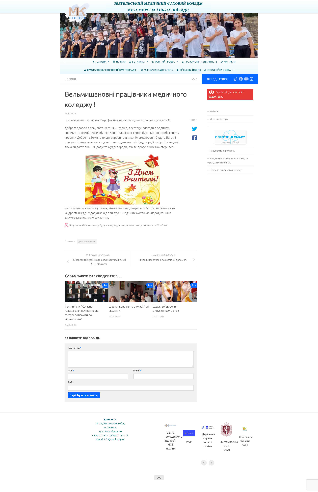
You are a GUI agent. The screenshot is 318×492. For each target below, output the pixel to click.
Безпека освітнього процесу (225, 170)
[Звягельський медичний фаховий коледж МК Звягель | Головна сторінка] (78, 13)
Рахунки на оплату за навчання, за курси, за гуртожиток (227, 160)
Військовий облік (190, 70)
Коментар (74, 348)
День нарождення (86, 241)
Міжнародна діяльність (158, 70)
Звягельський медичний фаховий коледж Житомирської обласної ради (158, 6)
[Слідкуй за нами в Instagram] (251, 79)
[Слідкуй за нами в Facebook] (241, 79)
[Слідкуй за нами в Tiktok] (236, 79)
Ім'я (71, 370)
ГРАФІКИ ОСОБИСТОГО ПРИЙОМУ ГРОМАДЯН (112, 70)
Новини (121, 61)
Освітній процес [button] (165, 61)
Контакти (230, 61)
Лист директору (219, 119)
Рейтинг (214, 111)
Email (137, 370)
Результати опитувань (222, 150)
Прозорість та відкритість (201, 61)
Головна (101, 61)
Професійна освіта (219, 70)
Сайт (71, 382)
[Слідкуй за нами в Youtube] (246, 79)
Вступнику (138, 61)
